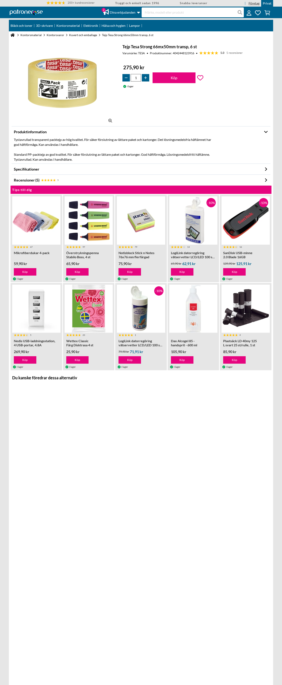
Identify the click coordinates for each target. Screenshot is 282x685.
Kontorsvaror (55, 35)
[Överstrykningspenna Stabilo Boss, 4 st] (89, 220)
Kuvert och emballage (83, 35)
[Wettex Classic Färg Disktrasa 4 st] (89, 309)
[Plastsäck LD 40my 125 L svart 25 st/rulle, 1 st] (246, 309)
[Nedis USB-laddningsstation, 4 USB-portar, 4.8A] (36, 309)
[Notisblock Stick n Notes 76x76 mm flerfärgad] (141, 220)
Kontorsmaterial (31, 35)
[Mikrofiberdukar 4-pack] (36, 220)
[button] (70, 3)
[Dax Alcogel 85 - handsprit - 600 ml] (193, 309)
